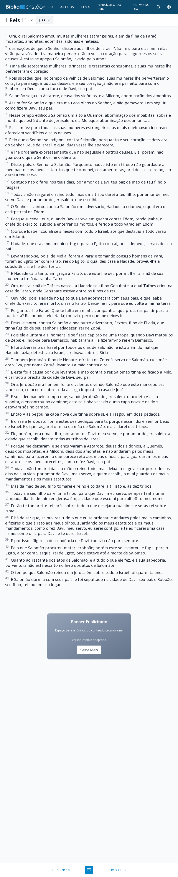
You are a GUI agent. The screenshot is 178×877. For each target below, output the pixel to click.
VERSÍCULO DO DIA (109, 7)
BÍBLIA (48, 7)
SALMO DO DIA (141, 7)
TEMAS (86, 7)
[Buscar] (158, 7)
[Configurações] (169, 7)
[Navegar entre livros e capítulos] (89, 870)
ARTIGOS (67, 7)
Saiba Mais (89, 650)
